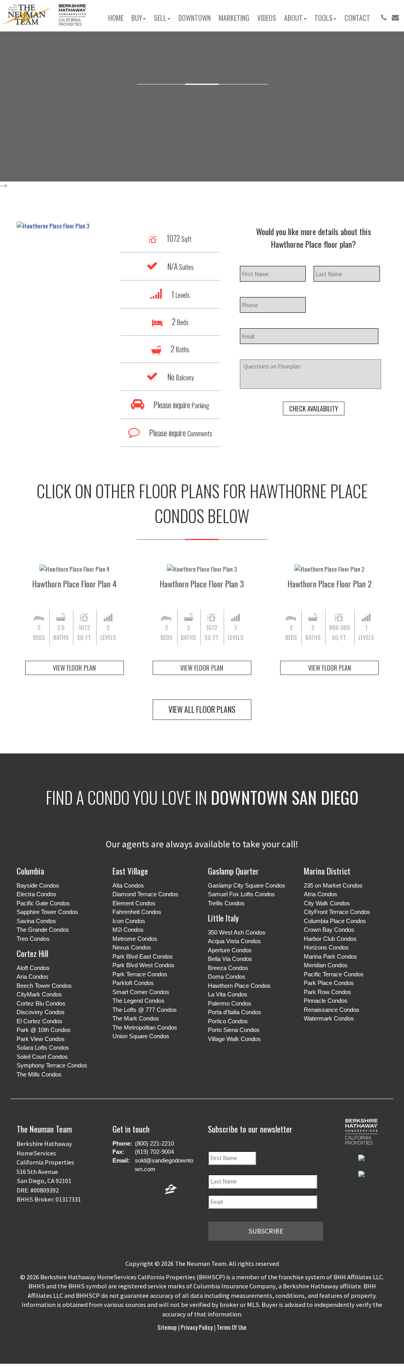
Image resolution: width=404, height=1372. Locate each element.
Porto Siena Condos (234, 1029)
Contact (357, 18)
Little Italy (223, 918)
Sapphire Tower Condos (47, 911)
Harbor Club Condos (330, 938)
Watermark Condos (329, 1018)
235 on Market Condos (333, 885)
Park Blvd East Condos (142, 956)
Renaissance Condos (331, 1009)
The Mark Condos (135, 1018)
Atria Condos (320, 894)
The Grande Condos (43, 929)
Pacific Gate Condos (43, 903)
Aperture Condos (230, 950)
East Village (130, 871)
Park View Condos (41, 1039)
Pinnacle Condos (326, 1000)
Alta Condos (128, 885)
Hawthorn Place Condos (239, 985)
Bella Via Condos (230, 958)
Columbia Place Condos (335, 921)
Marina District (327, 871)
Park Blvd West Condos (143, 965)
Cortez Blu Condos (41, 1003)
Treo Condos (33, 938)
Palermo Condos (229, 1003)
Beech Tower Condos (44, 985)
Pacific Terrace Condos (334, 974)
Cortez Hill (32, 953)
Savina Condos (36, 921)
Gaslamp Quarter (233, 871)
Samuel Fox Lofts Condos (241, 894)
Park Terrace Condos (139, 974)
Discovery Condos (41, 1012)
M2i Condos (128, 929)
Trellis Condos (226, 903)
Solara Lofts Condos (43, 1047)
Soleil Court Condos (42, 1056)
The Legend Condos (138, 1000)
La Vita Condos (227, 994)
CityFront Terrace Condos (337, 911)
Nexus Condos (131, 947)
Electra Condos (36, 894)
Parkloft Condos (133, 982)
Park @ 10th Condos (44, 1029)
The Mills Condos (39, 1074)
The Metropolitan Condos (144, 1027)
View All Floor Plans (202, 709)
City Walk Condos (327, 903)
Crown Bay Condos (329, 929)
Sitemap (167, 1327)
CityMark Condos (39, 994)
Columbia (30, 871)
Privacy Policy (197, 1327)
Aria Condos (33, 976)
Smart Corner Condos (140, 992)
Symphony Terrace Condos (52, 1065)
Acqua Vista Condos (234, 941)
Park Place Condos (329, 982)
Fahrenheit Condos (136, 911)
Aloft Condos (33, 968)
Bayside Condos (38, 885)
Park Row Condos (327, 992)
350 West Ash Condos (237, 932)
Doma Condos (226, 976)
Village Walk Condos (234, 1039)
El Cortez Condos (39, 1021)
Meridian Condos (326, 965)
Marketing (234, 18)
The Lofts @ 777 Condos (144, 1009)
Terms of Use (231, 1327)
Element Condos (133, 903)
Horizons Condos (326, 947)
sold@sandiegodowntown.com (164, 1165)
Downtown (194, 18)
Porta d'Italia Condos (234, 1012)
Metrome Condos (134, 938)
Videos (266, 18)
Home (115, 18)
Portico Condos (228, 1021)
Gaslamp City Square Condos (246, 885)
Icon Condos (128, 921)
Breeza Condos (228, 968)
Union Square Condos (140, 1036)
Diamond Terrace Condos (145, 894)
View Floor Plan (74, 668)
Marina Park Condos (330, 956)
